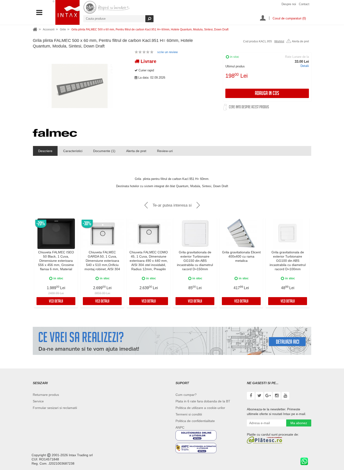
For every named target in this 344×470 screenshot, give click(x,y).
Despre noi (289, 4)
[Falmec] (55, 133)
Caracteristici (72, 151)
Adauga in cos (267, 94)
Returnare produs (46, 395)
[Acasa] (35, 29)
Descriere (45, 151)
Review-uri (165, 151)
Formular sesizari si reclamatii (55, 408)
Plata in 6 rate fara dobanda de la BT (203, 401)
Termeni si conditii (189, 414)
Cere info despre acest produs (249, 107)
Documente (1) (104, 151)
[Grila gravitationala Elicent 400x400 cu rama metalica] (241, 234)
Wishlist (279, 41)
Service (38, 401)
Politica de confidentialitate (195, 421)
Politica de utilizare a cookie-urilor (200, 408)
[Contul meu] (263, 18)
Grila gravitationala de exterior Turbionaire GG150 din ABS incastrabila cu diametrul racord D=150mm (195, 260)
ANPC (180, 427)
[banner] (172, 341)
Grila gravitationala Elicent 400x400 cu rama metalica (241, 256)
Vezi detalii (56, 301)
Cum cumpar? (186, 395)
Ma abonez (298, 423)
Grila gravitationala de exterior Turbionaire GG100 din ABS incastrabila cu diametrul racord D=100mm (288, 260)
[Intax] (66, 12)
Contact (304, 4)
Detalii (304, 66)
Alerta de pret (300, 41)
